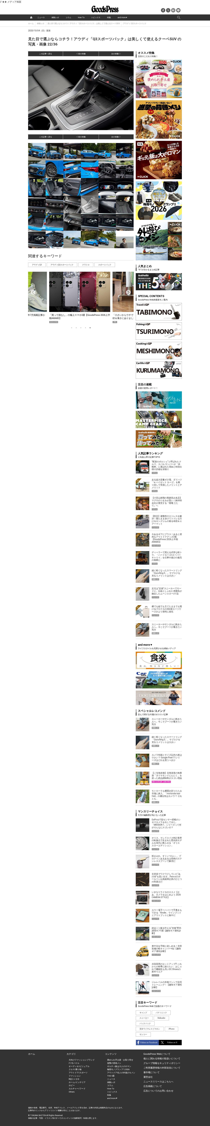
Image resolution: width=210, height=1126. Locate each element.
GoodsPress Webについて (156, 1054)
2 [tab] (76, 327)
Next (127, 291)
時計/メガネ (74, 1079)
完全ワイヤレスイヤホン (150, 1029)
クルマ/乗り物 (75, 1069)
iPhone (171, 1029)
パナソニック (161, 1013)
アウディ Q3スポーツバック (134, 23)
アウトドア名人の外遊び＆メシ (121, 1072)
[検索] (179, 17)
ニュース (41, 17)
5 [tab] (90, 327)
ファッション (75, 1076)
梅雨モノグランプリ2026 (118, 1069)
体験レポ (55, 17)
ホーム (31, 23)
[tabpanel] (81, 297)
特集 (109, 17)
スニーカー (144, 1018)
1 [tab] (71, 327)
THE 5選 (111, 1076)
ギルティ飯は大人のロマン (119, 1066)
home (31, 17)
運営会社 (148, 1077)
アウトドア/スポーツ (78, 1072)
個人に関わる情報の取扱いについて (161, 1058)
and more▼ (122, 17)
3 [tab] (80, 327)
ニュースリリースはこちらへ (158, 1081)
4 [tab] (85, 327)
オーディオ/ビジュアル (79, 1066)
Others (72, 1092)
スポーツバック (104, 265)
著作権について (151, 1072)
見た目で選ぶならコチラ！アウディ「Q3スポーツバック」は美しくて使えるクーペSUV (84, 23)
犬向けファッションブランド (82, 1060)
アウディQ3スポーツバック (62, 265)
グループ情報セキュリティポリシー (161, 1063)
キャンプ (143, 1013)
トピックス (95, 17)
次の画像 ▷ (116, 54)
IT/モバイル (74, 1063)
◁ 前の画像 (81, 54)
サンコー (143, 1034)
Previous (31, 291)
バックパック (145, 1023)
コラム (68, 17)
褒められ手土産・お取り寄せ (120, 1060)
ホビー (72, 1085)
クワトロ (85, 265)
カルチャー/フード (77, 1088)
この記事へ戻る (45, 54)
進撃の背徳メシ (114, 1063)
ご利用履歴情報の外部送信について (161, 1067)
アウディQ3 (37, 265)
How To (81, 17)
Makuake (161, 1018)
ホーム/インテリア (77, 1082)
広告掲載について (152, 1086)
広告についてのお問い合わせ (158, 1090)
